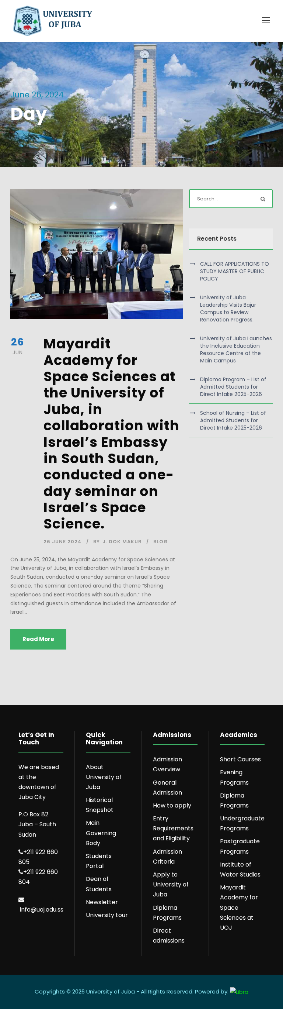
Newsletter (102, 902)
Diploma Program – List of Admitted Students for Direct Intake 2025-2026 (233, 387)
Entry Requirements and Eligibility (173, 828)
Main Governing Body (101, 833)
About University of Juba (104, 777)
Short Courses (240, 759)
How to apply (172, 805)
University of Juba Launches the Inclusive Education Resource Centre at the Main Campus (236, 349)
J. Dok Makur (122, 541)
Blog (160, 541)
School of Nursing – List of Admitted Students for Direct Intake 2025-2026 (233, 420)
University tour (107, 915)
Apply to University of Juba (171, 884)
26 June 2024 (62, 541)
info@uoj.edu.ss (41, 909)
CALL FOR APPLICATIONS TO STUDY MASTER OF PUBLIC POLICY (234, 271)
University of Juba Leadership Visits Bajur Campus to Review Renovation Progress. (228, 308)
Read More (38, 639)
